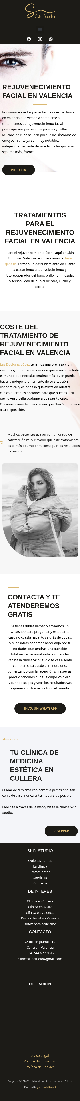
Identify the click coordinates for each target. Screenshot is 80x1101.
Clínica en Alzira (40, 906)
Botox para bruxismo (40, 924)
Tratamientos (40, 872)
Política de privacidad (40, 1061)
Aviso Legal (40, 1055)
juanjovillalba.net (46, 1087)
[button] (40, 29)
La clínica (40, 866)
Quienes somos (40, 860)
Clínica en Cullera (40, 901)
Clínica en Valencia (40, 912)
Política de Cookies (40, 1067)
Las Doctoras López (15, 364)
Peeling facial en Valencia (40, 918)
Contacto (40, 883)
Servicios (40, 877)
